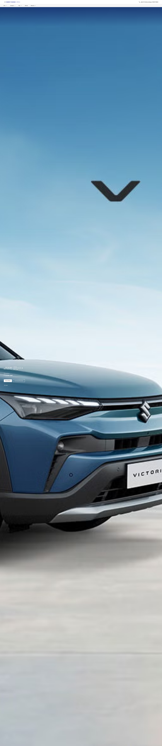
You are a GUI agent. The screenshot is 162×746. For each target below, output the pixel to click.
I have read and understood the (12, 744)
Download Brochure (18, 380)
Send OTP (56, 742)
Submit (154, 742)
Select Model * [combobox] (14, 742)
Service (26, 5)
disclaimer (17, 744)
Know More (7, 380)
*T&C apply (6, 385)
